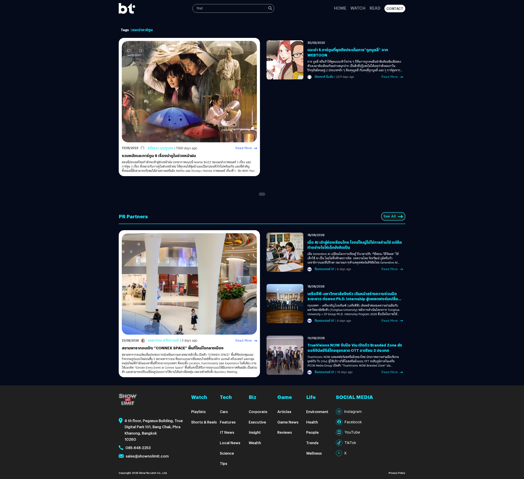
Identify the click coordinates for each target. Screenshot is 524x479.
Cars (224, 411)
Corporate (258, 411)
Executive (257, 422)
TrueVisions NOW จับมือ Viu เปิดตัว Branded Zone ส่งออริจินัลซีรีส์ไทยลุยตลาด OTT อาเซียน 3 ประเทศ (354, 347)
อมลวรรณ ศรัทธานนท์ (163, 340)
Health (312, 422)
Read (374, 8)
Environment (317, 411)
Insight (255, 432)
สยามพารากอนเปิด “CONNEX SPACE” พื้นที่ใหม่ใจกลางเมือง (173, 347)
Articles (284, 411)
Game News (287, 422)
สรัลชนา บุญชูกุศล (160, 148)
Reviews (284, 432)
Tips (223, 463)
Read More (243, 148)
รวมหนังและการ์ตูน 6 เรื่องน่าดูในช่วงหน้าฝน (159, 155)
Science (227, 453)
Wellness (314, 453)
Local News (230, 442)
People (312, 432)
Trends (312, 442)
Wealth (255, 442)
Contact (394, 8)
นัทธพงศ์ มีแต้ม (324, 76)
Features (228, 422)
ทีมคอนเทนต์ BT (324, 269)
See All (390, 216)
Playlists (198, 411)
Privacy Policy (397, 472)
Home (340, 8)
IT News (227, 432)
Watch (357, 8)
